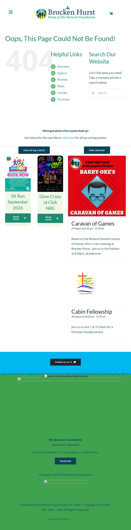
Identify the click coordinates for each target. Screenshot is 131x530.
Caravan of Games (92, 223)
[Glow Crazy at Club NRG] (50, 158)
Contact (62, 93)
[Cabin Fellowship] (86, 266)
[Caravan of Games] (97, 158)
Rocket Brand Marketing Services (86, 519)
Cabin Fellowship (91, 311)
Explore (62, 73)
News (60, 86)
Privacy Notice (70, 452)
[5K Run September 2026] (18, 158)
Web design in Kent (38, 519)
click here (68, 138)
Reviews (62, 79)
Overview (63, 66)
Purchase (63, 99)
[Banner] (65, 6)
